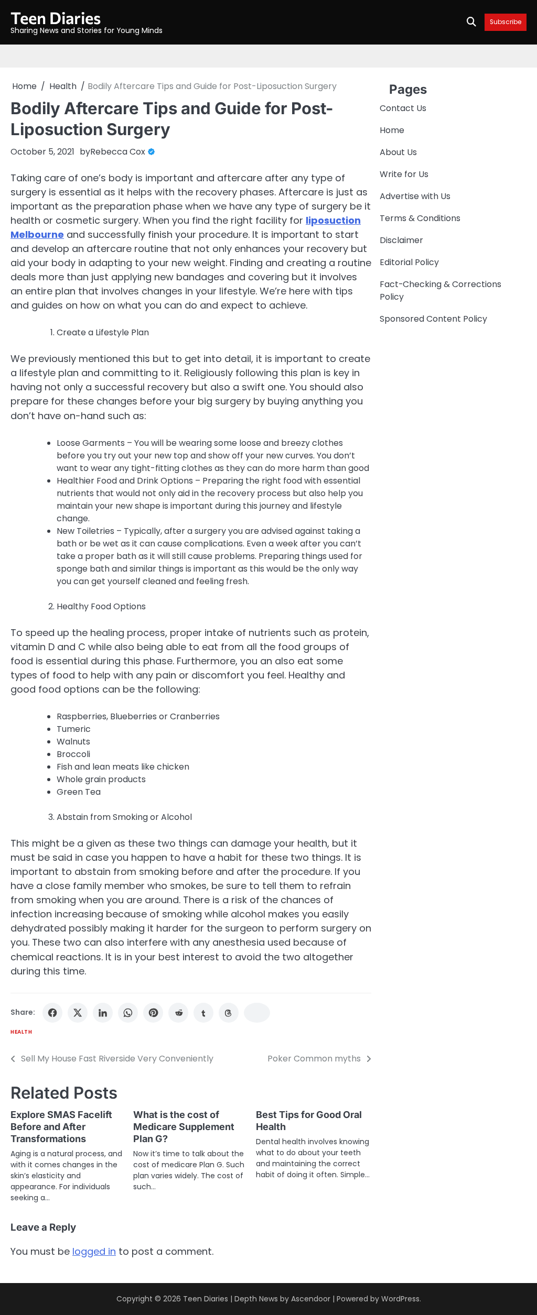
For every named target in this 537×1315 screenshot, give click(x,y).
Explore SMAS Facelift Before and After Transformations (61, 1126)
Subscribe (505, 22)
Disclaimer (401, 240)
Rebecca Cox (117, 152)
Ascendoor (310, 1299)
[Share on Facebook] (52, 1013)
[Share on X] (78, 1013)
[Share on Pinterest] (153, 1013)
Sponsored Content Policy (433, 319)
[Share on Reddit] (178, 1013)
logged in (94, 1251)
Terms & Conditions (420, 218)
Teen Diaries (55, 17)
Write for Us (404, 174)
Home (392, 130)
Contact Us (403, 108)
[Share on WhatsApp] (128, 1013)
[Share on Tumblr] (203, 1013)
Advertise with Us (415, 196)
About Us (398, 152)
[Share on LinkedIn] (103, 1013)
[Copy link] (257, 1013)
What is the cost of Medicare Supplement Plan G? (183, 1126)
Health (21, 1032)
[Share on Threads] (229, 1013)
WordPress (400, 1299)
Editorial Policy (409, 262)
